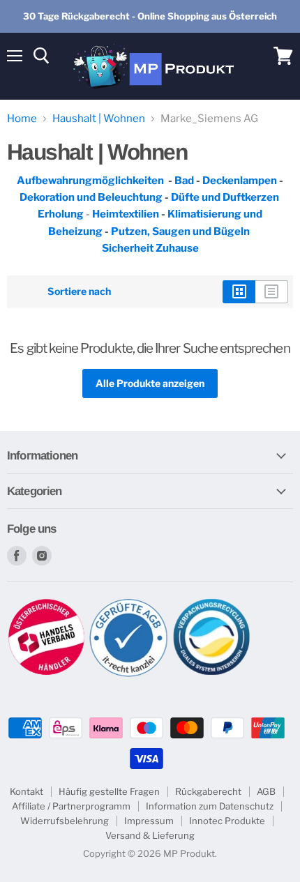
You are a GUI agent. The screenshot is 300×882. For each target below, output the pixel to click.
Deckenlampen (240, 180)
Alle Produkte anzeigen (150, 383)
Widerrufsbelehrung (64, 820)
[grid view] (239, 291)
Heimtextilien (126, 214)
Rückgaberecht (208, 791)
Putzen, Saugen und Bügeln (180, 231)
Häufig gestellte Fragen (109, 791)
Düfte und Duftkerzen (226, 197)
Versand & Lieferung (150, 835)
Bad (184, 180)
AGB (266, 791)
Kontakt (26, 791)
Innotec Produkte (227, 820)
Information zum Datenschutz (209, 806)
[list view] (271, 291)
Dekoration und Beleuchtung (91, 197)
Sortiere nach (79, 291)
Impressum (149, 820)
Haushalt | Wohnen (98, 119)
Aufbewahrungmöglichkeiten (90, 180)
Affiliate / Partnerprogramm (71, 806)
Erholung (61, 214)
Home (22, 119)
